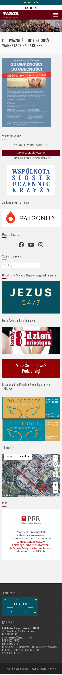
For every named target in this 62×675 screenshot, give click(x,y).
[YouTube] (31, 8)
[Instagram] (35, 8)
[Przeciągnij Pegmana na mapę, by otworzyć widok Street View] (55, 474)
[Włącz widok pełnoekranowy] (55, 458)
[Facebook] (26, 8)
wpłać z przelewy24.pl (31, 152)
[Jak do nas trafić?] (31, 606)
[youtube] (31, 245)
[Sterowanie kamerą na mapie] (55, 464)
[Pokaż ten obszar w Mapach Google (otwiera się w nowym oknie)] (7, 495)
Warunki (56, 496)
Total (33, 668)
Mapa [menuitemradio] (10, 456)
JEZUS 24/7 (31, 2)
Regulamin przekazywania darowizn (31, 158)
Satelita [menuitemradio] (24, 456)
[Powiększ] (55, 485)
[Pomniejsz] (55, 490)
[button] (43, 486)
